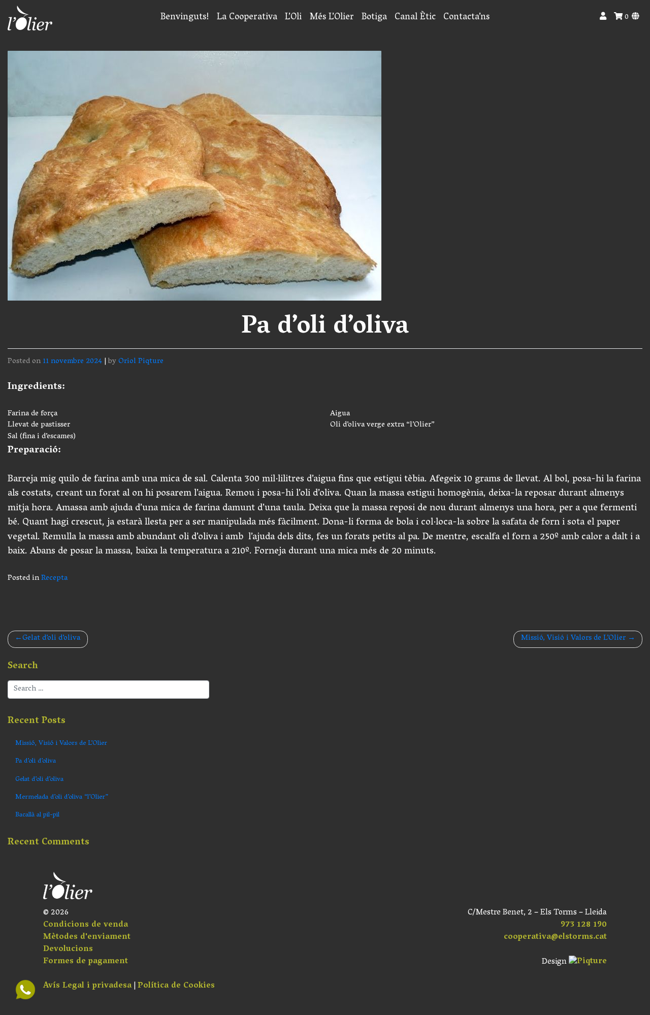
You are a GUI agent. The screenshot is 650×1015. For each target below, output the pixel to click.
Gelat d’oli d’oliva (51, 638)
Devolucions (68, 949)
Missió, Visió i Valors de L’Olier (573, 638)
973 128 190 (584, 925)
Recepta (54, 578)
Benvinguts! (184, 17)
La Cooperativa (247, 17)
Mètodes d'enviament (87, 937)
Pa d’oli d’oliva (35, 761)
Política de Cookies (176, 986)
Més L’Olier (332, 17)
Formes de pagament (85, 961)
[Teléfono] (25, 989)
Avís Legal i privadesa (87, 986)
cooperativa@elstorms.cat (555, 937)
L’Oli (293, 17)
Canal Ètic (415, 17)
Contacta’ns (466, 17)
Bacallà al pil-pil (37, 815)
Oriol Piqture (141, 361)
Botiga (374, 17)
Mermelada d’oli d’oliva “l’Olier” (61, 797)
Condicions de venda (85, 925)
